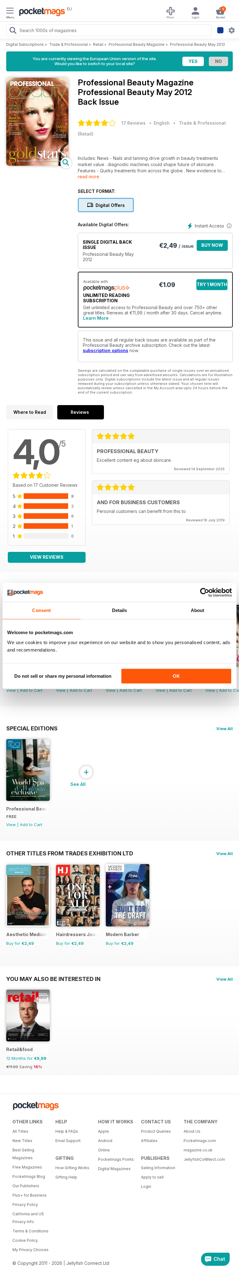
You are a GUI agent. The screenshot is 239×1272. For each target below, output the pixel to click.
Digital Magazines (114, 1168)
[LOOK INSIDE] (37, 164)
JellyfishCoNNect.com (203, 1159)
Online (104, 1150)
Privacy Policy (25, 1204)
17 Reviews (133, 123)
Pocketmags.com (200, 1140)
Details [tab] (119, 610)
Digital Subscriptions (25, 44)
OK (176, 676)
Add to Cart (31, 690)
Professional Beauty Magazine (137, 44)
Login (146, 1186)
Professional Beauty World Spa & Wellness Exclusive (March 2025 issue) (27, 808)
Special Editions (32, 728)
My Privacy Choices (30, 1249)
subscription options (105, 350)
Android (105, 1140)
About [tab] (197, 610)
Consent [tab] (41, 610)
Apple (103, 1131)
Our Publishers (25, 1186)
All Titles (20, 1131)
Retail (98, 44)
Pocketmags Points (116, 1159)
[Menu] (10, 11)
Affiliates (149, 1140)
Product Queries (156, 1131)
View (11, 690)
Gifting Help (66, 1177)
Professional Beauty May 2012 (197, 44)
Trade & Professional (68, 44)
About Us (192, 1131)
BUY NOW (212, 245)
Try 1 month (212, 284)
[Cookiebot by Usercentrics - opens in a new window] (204, 592)
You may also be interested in (53, 979)
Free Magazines (27, 1167)
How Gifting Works (72, 1167)
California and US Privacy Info (28, 1218)
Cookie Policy (25, 1240)
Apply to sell (152, 1177)
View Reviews (46, 557)
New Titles (22, 1140)
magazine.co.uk (198, 1150)
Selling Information (158, 1167)
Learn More (96, 318)
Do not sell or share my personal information (62, 676)
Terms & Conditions (30, 1231)
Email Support (68, 1140)
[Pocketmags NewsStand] (40, 12)
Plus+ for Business (29, 1195)
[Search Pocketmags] (13, 31)
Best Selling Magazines (23, 1154)
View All (224, 728)
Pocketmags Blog (28, 1176)
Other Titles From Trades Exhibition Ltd (69, 853)
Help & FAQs (66, 1131)
